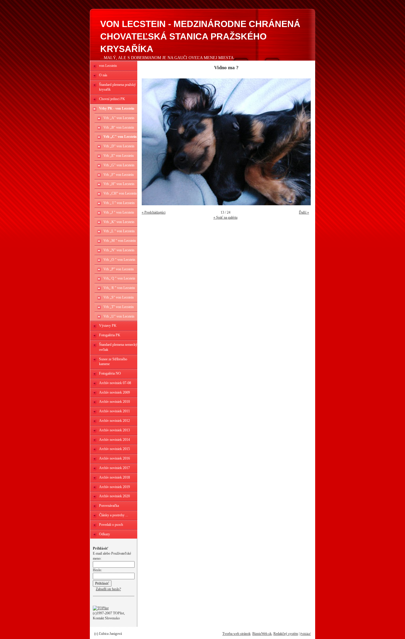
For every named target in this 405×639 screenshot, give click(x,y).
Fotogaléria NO (110, 373)
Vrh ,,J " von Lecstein (118, 212)
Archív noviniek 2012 (114, 421)
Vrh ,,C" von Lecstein (120, 137)
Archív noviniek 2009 (114, 392)
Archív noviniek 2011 (114, 411)
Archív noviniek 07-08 (115, 383)
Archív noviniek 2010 (114, 402)
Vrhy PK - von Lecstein (116, 108)
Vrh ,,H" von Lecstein (118, 184)
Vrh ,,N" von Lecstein (118, 250)
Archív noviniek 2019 (114, 487)
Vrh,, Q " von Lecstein (119, 278)
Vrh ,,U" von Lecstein (118, 316)
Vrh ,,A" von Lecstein (118, 118)
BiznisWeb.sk (262, 634)
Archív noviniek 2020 (114, 496)
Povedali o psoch (111, 525)
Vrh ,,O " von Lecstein (119, 260)
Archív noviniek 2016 (114, 458)
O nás (103, 75)
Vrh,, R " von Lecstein (119, 288)
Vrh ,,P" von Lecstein (118, 269)
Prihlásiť (305, 633)
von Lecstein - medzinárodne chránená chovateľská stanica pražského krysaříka (200, 36)
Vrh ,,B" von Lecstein (118, 127)
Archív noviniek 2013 (114, 430)
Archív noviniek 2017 (114, 468)
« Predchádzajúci (153, 212)
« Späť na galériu (225, 217)
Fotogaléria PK (109, 335)
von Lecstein (108, 66)
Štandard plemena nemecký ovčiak (118, 347)
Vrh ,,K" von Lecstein (118, 222)
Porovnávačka (109, 506)
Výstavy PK (108, 326)
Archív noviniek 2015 (114, 449)
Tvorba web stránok (236, 634)
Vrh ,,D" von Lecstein (118, 146)
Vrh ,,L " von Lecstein (119, 231)
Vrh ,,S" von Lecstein (118, 297)
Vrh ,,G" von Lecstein (118, 165)
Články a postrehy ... (113, 515)
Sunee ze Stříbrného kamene (113, 361)
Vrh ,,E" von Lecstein (118, 156)
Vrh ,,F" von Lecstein (118, 175)
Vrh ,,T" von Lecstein (118, 307)
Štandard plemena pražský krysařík (117, 87)
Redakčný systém (285, 634)
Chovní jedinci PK (112, 99)
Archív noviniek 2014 (114, 440)
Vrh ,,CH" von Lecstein (120, 193)
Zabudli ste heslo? (108, 589)
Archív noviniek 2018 (114, 477)
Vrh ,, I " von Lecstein (119, 203)
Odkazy (104, 534)
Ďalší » (304, 212)
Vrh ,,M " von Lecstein (119, 241)
